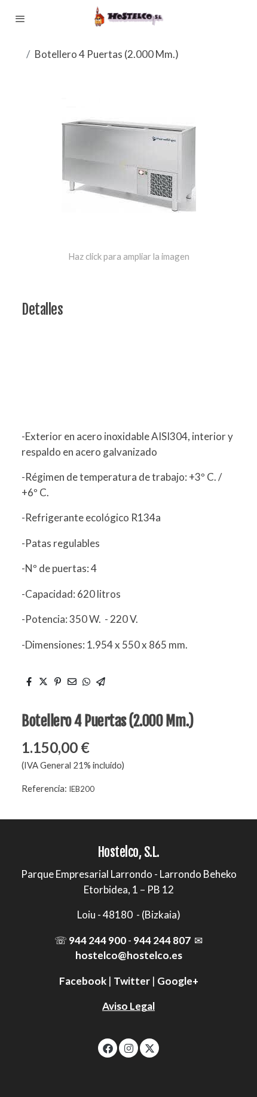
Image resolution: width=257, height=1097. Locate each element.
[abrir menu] (20, 18)
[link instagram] (129, 1048)
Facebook (82, 981)
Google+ (177, 981)
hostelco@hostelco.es (128, 955)
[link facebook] (108, 1048)
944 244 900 (97, 940)
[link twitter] (150, 1048)
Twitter (132, 981)
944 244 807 (162, 940)
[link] (128, 18)
